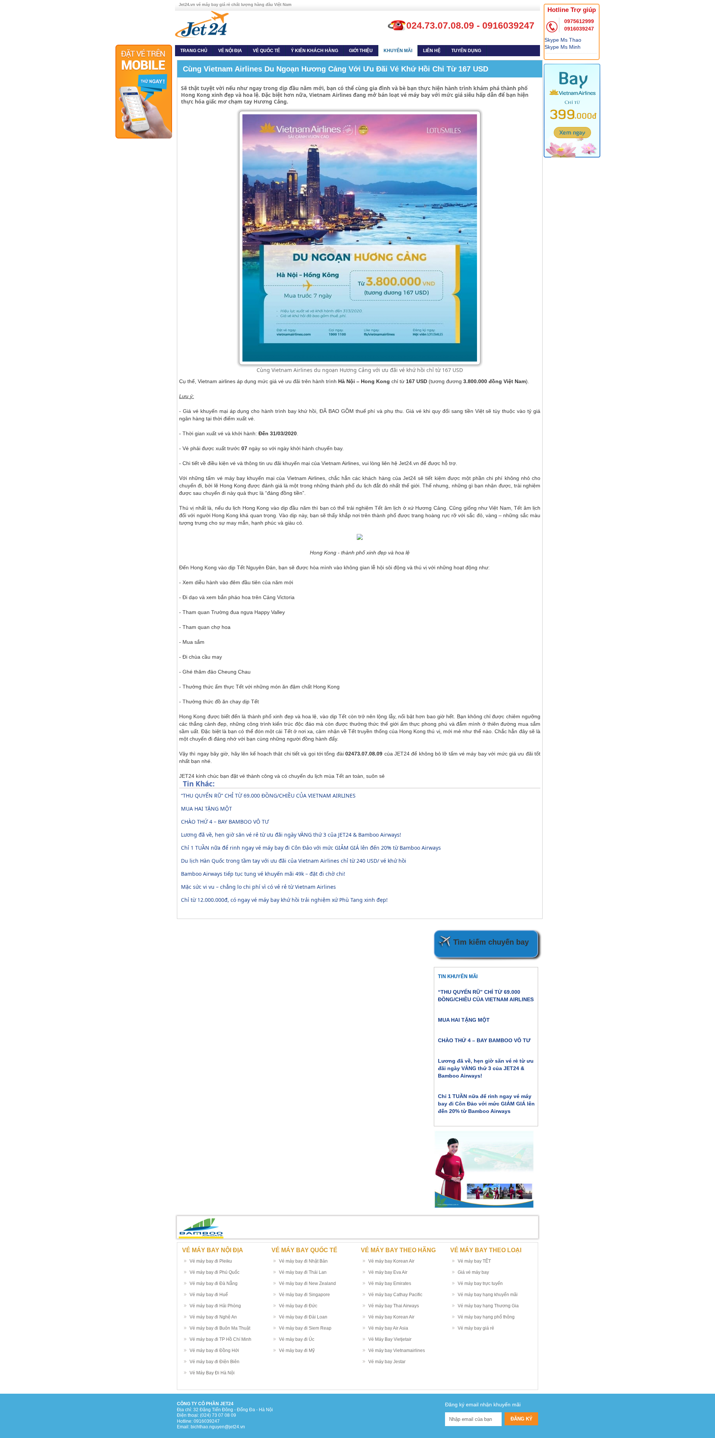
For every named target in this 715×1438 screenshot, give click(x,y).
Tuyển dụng (466, 50)
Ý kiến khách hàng (314, 50)
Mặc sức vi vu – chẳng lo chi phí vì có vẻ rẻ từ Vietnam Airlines (258, 886)
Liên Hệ (432, 50)
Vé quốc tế (266, 50)
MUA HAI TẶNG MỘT (206, 808)
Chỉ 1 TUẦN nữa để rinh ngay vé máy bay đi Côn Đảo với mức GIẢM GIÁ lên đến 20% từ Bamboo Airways (311, 847)
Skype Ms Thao (562, 40)
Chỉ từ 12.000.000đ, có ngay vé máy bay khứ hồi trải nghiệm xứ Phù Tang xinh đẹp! (284, 899)
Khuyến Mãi (398, 50)
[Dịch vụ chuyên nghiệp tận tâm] (202, 24)
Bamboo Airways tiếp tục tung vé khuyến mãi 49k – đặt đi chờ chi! (263, 873)
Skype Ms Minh (562, 47)
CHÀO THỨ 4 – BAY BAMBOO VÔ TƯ (225, 821)
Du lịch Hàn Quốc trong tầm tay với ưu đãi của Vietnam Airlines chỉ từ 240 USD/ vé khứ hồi (293, 860)
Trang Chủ (193, 50)
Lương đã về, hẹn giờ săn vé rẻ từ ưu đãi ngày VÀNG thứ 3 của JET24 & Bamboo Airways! (291, 834)
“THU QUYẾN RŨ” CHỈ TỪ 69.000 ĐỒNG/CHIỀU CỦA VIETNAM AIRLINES (268, 795)
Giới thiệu (361, 50)
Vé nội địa (230, 50)
